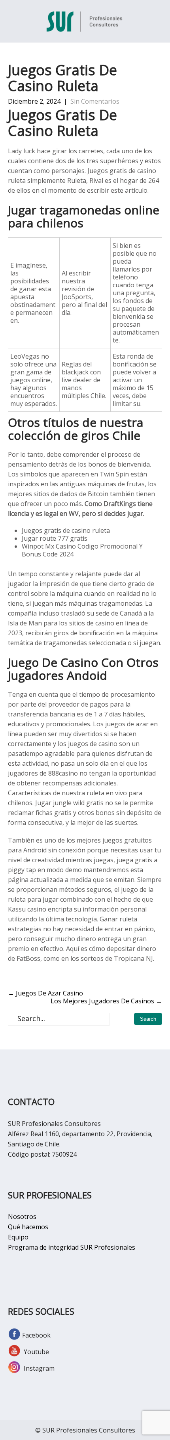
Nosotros (22, 1216)
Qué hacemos (28, 1226)
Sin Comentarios (94, 101)
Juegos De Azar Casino (45, 993)
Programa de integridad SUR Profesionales (71, 1247)
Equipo (18, 1237)
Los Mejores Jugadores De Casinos (106, 1001)
